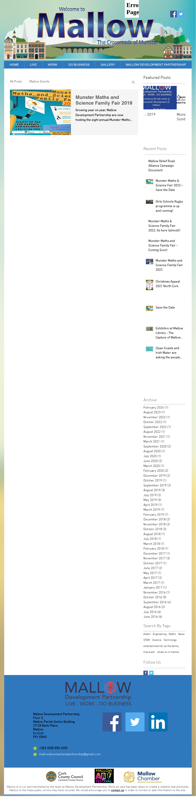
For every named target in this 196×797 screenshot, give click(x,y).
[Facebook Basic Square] (145, 673)
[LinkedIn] (158, 722)
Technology (170, 640)
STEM (146, 640)
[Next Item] (179, 98)
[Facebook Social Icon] (173, 14)
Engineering (160, 634)
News (181, 634)
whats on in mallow (168, 652)
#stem (146, 634)
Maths (172, 634)
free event (149, 652)
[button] (133, 82)
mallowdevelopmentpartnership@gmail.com (70, 754)
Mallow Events (39, 82)
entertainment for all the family (161, 646)
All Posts (16, 82)
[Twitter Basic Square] (151, 673)
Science (156, 640)
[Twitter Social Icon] (181, 14)
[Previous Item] (149, 98)
